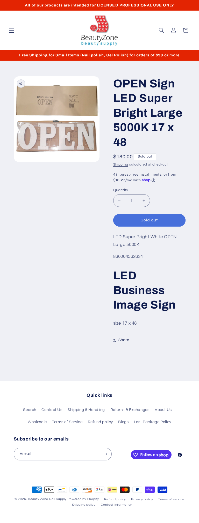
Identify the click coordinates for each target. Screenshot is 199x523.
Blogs (123, 422)
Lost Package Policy (152, 422)
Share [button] (123, 340)
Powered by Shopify (83, 499)
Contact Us (51, 410)
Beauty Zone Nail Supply (47, 499)
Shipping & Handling (86, 410)
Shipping (120, 164)
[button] (11, 30)
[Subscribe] (105, 454)
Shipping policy (84, 504)
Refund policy (100, 422)
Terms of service (171, 499)
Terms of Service (67, 422)
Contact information (116, 504)
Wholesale (37, 422)
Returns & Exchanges (130, 410)
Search (29, 410)
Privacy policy (142, 499)
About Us (163, 410)
